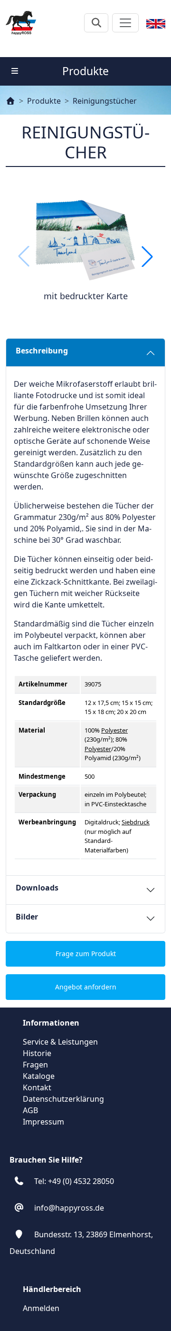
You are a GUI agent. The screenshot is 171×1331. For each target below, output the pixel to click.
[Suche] (96, 22)
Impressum (43, 1121)
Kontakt (37, 1087)
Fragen (35, 1064)
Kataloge (39, 1076)
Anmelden (41, 1308)
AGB (30, 1110)
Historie (37, 1053)
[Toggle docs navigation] (15, 71)
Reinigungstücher (105, 101)
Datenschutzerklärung (63, 1099)
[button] (147, 256)
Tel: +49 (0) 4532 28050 (74, 1181)
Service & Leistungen (60, 1042)
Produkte (44, 101)
